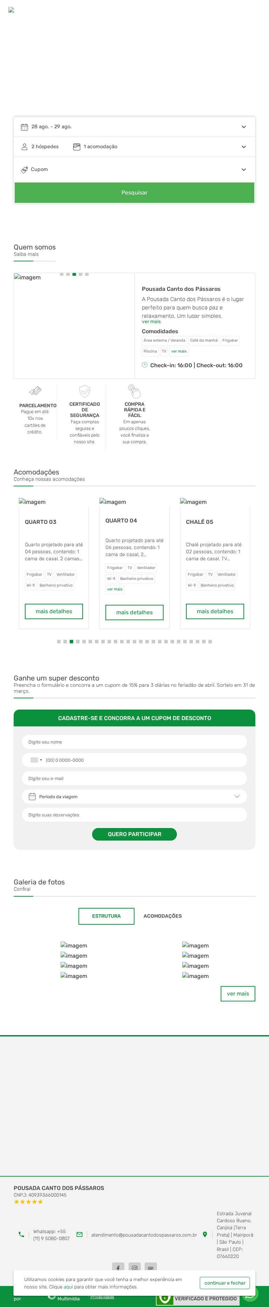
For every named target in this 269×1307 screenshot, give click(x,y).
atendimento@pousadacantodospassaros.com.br (144, 1235)
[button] (243, 72)
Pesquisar (134, 192)
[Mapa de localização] (134, 1106)
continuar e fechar (225, 1283)
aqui (68, 1286)
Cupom (39, 169)
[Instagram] (135, 1268)
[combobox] (36, 760)
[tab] (106, 916)
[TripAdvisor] (151, 1268)
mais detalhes (54, 612)
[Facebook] (118, 1268)
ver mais (238, 993)
